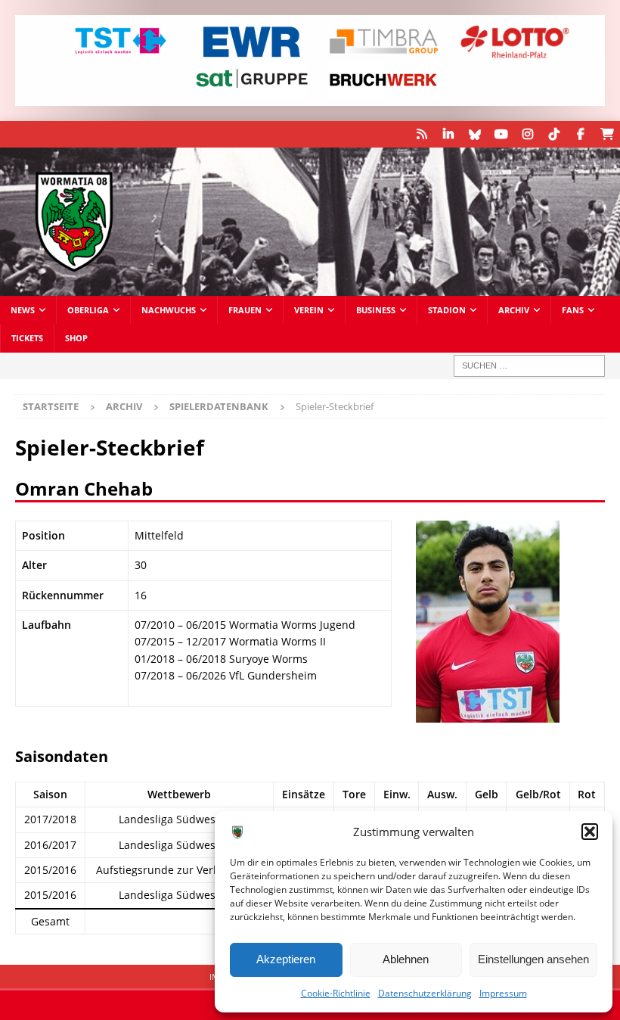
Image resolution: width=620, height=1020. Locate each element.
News (23, 310)
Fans (573, 310)
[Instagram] (527, 134)
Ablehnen (406, 959)
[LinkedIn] (448, 134)
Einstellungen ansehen (533, 959)
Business (375, 310)
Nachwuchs (168, 310)
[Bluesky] (474, 134)
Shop (76, 338)
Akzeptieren (285, 959)
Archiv (513, 310)
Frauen (245, 310)
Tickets (27, 338)
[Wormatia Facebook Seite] (580, 134)
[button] (589, 831)
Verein (309, 310)
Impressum (503, 993)
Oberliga (88, 310)
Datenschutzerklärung (425, 993)
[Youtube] (501, 134)
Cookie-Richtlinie (335, 993)
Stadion (447, 310)
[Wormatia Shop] (607, 134)
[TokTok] (554, 134)
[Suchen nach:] (529, 366)
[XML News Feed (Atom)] (421, 134)
